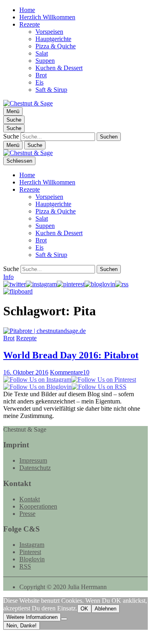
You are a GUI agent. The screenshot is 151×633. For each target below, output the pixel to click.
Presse (27, 513)
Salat (41, 53)
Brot (41, 75)
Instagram (31, 544)
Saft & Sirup (51, 89)
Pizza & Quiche (55, 46)
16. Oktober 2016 (25, 372)
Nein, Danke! (21, 626)
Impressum (33, 460)
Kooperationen (38, 506)
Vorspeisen (49, 31)
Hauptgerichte (53, 38)
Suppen (45, 60)
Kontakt (29, 499)
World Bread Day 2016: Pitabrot (71, 355)
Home (27, 9)
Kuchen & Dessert (59, 67)
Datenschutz (35, 467)
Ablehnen (105, 609)
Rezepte (29, 24)
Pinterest (30, 551)
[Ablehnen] (64, 619)
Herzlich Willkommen (47, 17)
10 (69, 372)
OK (84, 609)
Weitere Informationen (32, 617)
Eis (39, 82)
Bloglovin (32, 559)
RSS (25, 566)
